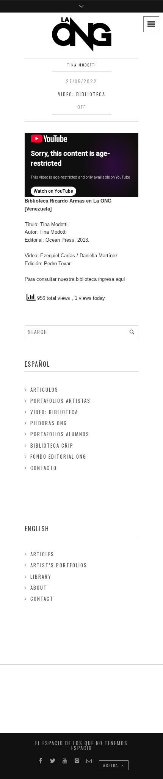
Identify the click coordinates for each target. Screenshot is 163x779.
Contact (41, 598)
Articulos (44, 389)
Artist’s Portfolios (58, 565)
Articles (42, 554)
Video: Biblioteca (81, 94)
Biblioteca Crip (52, 445)
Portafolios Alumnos (59, 434)
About (38, 587)
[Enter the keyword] (131, 331)
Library (41, 576)
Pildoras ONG (48, 423)
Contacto (43, 468)
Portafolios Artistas (60, 400)
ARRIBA (111, 765)
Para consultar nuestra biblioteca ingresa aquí (75, 279)
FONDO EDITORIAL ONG (58, 456)
